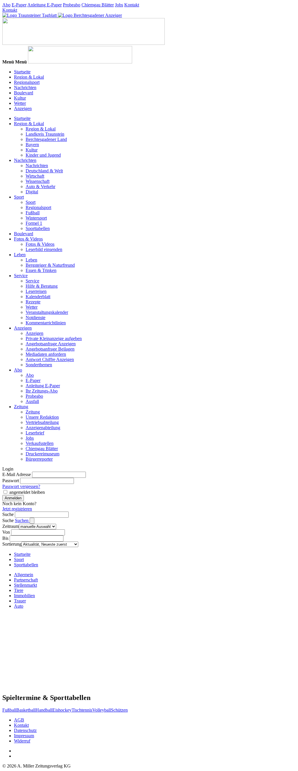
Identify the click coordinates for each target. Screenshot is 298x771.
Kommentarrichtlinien (46, 322)
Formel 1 (34, 223)
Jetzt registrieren (17, 508)
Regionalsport (27, 82)
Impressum (24, 735)
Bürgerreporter (39, 459)
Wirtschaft (35, 176)
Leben (20, 254)
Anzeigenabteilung (43, 427)
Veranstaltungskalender (47, 312)
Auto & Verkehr (40, 186)
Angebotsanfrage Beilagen (50, 348)
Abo (6, 4)
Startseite (22, 71)
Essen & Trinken (41, 270)
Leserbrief (35, 432)
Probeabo (71, 4)
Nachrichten (25, 87)
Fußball (33, 212)
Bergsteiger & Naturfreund (50, 265)
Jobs (119, 4)
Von (6, 532)
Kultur (20, 98)
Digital (32, 191)
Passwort (10, 480)
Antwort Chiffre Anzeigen (50, 359)
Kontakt (131, 4)
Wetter (20, 103)
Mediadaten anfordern (46, 354)
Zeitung (21, 406)
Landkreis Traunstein (45, 134)
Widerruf (22, 740)
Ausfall (32, 401)
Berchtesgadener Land (46, 139)
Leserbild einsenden (44, 249)
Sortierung (12, 544)
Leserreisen (36, 291)
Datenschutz (25, 730)
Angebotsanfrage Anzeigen (51, 343)
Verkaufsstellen (40, 443)
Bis (5, 538)
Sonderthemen (39, 364)
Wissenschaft (37, 181)
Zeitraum (10, 526)
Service (21, 275)
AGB (19, 719)
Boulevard (23, 92)
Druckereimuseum (42, 453)
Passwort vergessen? (21, 486)
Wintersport (36, 217)
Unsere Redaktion (42, 417)
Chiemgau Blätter (97, 4)
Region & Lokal (29, 77)
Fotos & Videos (28, 238)
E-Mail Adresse (16, 474)
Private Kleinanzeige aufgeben (54, 338)
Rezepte (33, 301)
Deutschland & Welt (44, 170)
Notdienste (35, 317)
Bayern (32, 144)
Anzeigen (23, 108)
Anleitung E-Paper (44, 4)
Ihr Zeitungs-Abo (42, 390)
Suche (8, 514)
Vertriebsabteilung (42, 422)
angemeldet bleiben (27, 492)
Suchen (22, 520)
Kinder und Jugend (43, 155)
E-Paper (19, 4)
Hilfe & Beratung (42, 286)
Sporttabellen (38, 228)
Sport (19, 196)
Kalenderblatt (38, 296)
